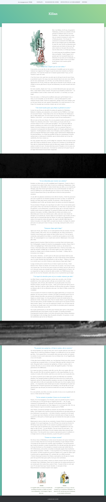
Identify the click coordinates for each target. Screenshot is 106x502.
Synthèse (84, 2)
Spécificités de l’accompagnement (70, 2)
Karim (64, 485)
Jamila (41, 485)
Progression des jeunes (52, 2)
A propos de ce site (53, 499)
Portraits (40, 2)
